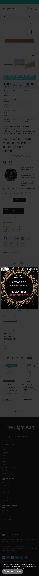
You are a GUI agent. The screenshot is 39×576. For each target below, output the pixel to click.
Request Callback (14, 571)
